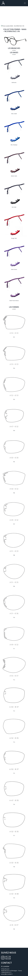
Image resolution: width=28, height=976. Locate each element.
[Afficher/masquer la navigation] (25, 3)
